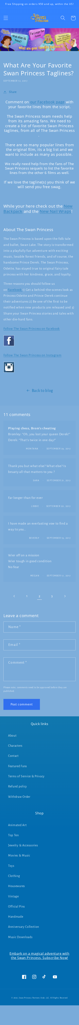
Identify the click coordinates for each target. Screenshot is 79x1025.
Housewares (16, 886)
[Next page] (65, 596)
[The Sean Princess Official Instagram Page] (8, 372)
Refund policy (17, 786)
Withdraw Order (19, 796)
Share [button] (13, 92)
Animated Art (17, 825)
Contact (13, 755)
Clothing (14, 876)
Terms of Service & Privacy (26, 776)
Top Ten (13, 835)
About (12, 735)
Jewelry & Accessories (23, 845)
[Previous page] (14, 596)
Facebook (15, 289)
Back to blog (42, 390)
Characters (15, 745)
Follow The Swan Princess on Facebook (31, 328)
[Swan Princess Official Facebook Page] (8, 346)
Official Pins (16, 906)
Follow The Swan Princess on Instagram (32, 355)
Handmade (15, 916)
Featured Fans (17, 766)
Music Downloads (20, 937)
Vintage (13, 896)
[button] (6, 18)
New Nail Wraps (55, 211)
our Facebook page (47, 101)
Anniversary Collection (23, 926)
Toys (11, 865)
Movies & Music (19, 855)
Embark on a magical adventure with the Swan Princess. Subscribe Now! (39, 955)
